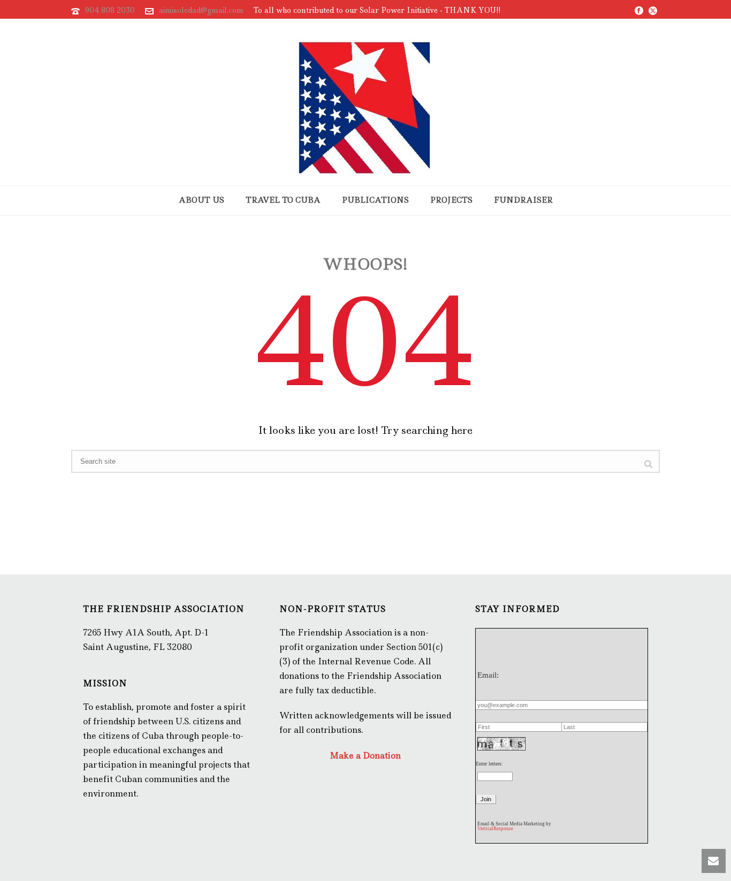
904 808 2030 (110, 10)
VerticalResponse (495, 828)
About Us (201, 200)
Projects (451, 200)
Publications (375, 200)
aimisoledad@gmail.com (201, 10)
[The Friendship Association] (365, 102)
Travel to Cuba (283, 200)
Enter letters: (489, 764)
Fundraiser (523, 200)
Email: (488, 675)
